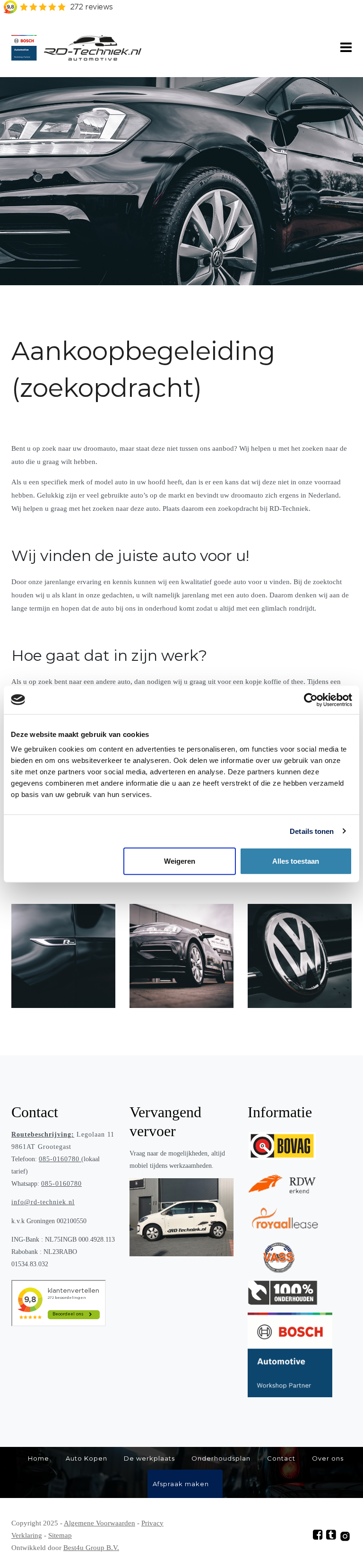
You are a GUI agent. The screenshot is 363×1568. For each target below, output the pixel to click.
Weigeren (179, 861)
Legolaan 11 (62, 1134)
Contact (281, 1458)
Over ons (328, 1458)
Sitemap (60, 1535)
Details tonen (312, 831)
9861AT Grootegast (41, 1146)
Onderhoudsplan (221, 1458)
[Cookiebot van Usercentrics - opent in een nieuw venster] (310, 699)
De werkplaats (149, 1458)
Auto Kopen (86, 1458)
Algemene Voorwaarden (99, 1523)
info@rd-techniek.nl (43, 1202)
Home (38, 1458)
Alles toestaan (295, 861)
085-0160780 (59, 1159)
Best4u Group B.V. (91, 1547)
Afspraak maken (181, 1484)
